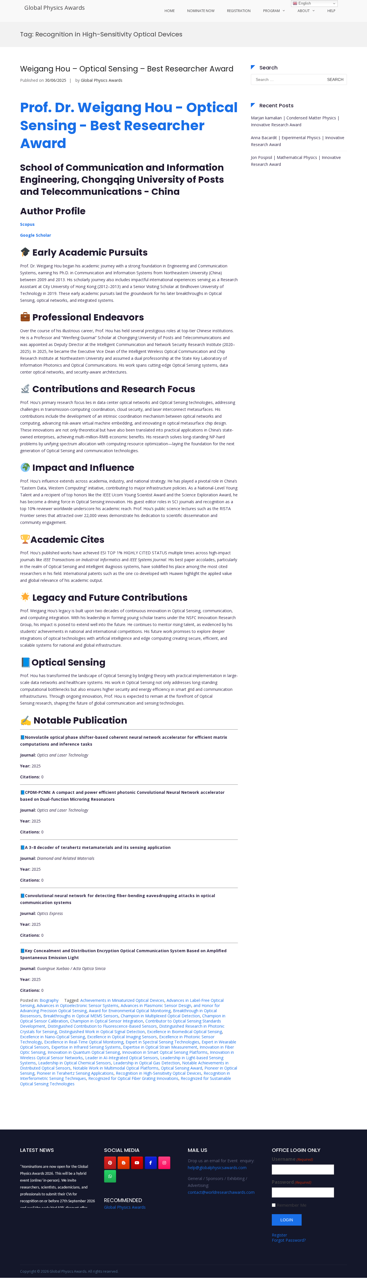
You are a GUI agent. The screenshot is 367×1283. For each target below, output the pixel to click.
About (304, 10)
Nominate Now (200, 10)
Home (170, 10)
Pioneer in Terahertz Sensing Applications (75, 1073)
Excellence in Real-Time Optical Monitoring (83, 1042)
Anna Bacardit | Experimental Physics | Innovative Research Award (297, 141)
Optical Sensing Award (181, 1068)
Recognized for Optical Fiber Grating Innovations (133, 1078)
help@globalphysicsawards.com (217, 1167)
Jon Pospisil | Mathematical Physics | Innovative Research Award (296, 161)
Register (279, 1235)
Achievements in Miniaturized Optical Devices (122, 1000)
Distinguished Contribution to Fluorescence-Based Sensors (102, 1026)
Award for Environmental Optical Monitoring (130, 1010)
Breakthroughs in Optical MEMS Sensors (80, 1015)
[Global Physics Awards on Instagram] (164, 1162)
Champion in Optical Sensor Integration (106, 1021)
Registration (239, 10)
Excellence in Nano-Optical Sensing (52, 1036)
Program (271, 10)
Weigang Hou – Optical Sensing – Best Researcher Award (127, 69)
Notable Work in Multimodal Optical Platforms (116, 1068)
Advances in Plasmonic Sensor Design (156, 1005)
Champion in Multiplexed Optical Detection (160, 1015)
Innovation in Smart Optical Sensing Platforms (165, 1052)
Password (291, 1182)
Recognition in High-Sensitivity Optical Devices (158, 1073)
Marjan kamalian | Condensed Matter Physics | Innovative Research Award (295, 121)
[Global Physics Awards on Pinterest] (110, 1162)
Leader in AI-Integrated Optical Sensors (121, 1057)
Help (331, 10)
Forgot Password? (289, 1240)
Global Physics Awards (54, 7)
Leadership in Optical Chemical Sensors (74, 1063)
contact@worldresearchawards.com (221, 1192)
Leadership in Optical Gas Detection (146, 1063)
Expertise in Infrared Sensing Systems (86, 1047)
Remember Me (292, 1205)
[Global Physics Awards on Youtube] (137, 1162)
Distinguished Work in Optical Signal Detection (102, 1031)
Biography (49, 1000)
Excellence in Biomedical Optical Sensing (184, 1031)
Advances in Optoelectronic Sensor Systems (77, 1005)
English (304, 3)
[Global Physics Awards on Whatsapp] (110, 1176)
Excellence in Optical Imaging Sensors (122, 1036)
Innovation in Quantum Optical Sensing (84, 1052)
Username (292, 1159)
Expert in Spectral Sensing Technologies (162, 1042)
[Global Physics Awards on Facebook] (151, 1162)
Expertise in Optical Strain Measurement (160, 1047)
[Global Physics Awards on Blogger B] (124, 1162)
